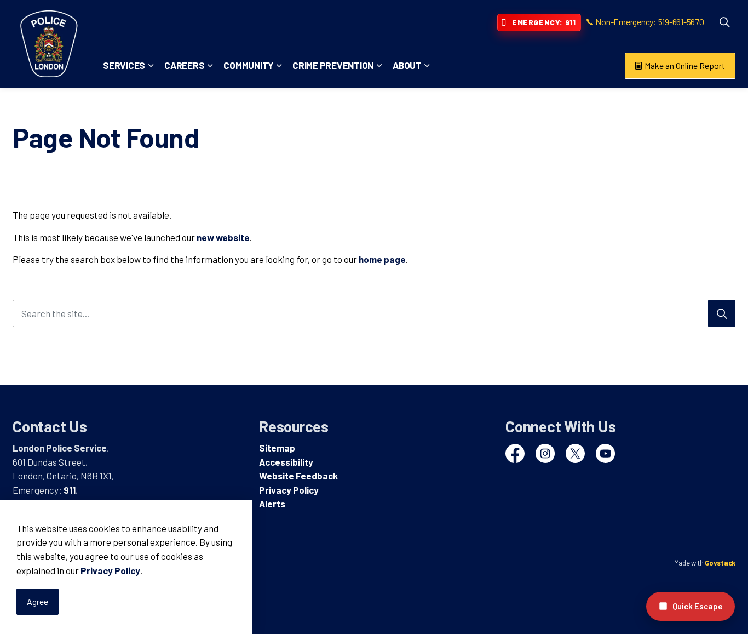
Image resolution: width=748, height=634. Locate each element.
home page (382, 259)
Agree (37, 601)
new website (223, 237)
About (407, 65)
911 (70, 489)
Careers (184, 65)
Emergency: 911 (544, 22)
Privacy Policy (110, 570)
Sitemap (277, 447)
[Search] (721, 313)
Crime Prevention (332, 65)
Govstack (720, 562)
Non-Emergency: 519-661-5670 (649, 21)
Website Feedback (298, 475)
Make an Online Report (685, 65)
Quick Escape (697, 606)
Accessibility (286, 461)
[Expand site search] (724, 22)
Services (124, 65)
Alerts (272, 503)
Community (248, 65)
